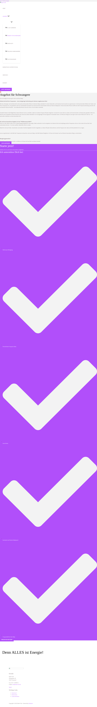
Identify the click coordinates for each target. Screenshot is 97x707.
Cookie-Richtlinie (15, 696)
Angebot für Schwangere (14, 35)
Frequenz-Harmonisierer (13, 51)
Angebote (5, 16)
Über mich (5, 75)
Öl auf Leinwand (11, 27)
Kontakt (5, 83)
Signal (10, 687)
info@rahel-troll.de (16, 684)
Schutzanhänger (11, 59)
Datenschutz (14, 694)
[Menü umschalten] (12, 22)
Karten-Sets (10, 43)
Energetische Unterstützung (10, 67)
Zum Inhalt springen (4, 1)
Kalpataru (31, 703)
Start (4, 8)
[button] (9, 16)
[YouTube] (0, 92)
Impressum (14, 693)
